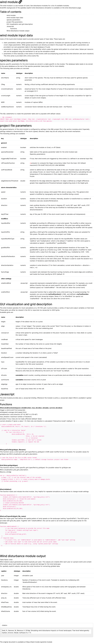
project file (62, 45)
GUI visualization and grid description (20, 24)
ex (33, 163)
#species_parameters (37, 154)
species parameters (13, 20)
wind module (11, 15)
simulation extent (49, 51)
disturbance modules (40, 5)
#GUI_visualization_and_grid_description (23, 454)
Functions (13, 28)
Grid (8, 472)
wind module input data (15, 17)
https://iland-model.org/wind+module (39, 642)
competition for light (82, 95)
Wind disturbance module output (18, 31)
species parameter (34, 66)
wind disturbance (71, 8)
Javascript (10, 26)
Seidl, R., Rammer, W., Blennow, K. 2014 (15, 630)
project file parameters (14, 22)
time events (32, 56)
